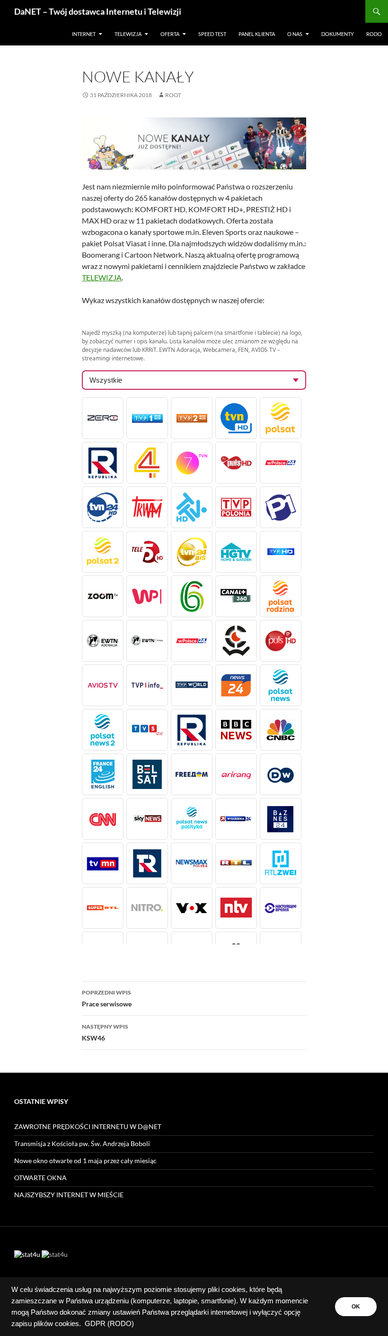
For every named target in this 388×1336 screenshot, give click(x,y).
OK (356, 1306)
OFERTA (169, 34)
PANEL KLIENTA (256, 34)
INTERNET (84, 34)
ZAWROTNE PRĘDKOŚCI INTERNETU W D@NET (87, 1126)
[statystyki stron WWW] (27, 1253)
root (173, 95)
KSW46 (105, 1032)
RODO (374, 34)
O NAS (294, 34)
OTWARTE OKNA (40, 1178)
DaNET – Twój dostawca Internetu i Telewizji (97, 11)
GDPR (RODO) (109, 1323)
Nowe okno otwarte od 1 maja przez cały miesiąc (85, 1161)
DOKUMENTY (337, 34)
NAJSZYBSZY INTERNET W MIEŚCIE (68, 1195)
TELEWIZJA (128, 34)
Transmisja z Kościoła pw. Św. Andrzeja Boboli (82, 1143)
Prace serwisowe (107, 998)
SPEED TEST (212, 34)
